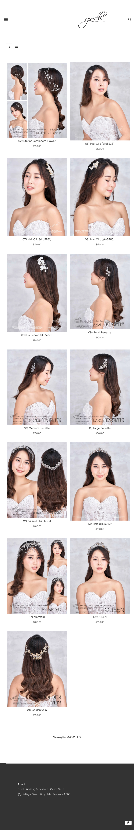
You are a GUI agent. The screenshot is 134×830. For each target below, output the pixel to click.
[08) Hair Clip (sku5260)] (100, 197)
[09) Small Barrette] (100, 291)
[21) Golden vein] (37, 669)
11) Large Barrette (100, 428)
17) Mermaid (37, 617)
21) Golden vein (37, 710)
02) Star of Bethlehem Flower (36, 141)
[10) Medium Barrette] (37, 387)
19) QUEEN (100, 617)
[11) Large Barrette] (100, 387)
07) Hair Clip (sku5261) (37, 239)
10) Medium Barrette (37, 428)
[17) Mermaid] (37, 576)
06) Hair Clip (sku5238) (99, 143)
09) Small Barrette (99, 332)
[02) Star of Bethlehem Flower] (37, 100)
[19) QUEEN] (100, 576)
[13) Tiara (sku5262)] (100, 481)
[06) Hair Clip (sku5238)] (100, 101)
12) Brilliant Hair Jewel (37, 521)
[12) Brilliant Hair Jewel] (37, 480)
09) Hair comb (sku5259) (37, 335)
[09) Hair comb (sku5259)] (37, 293)
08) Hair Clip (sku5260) (99, 239)
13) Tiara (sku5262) (100, 523)
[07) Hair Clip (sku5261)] (37, 197)
